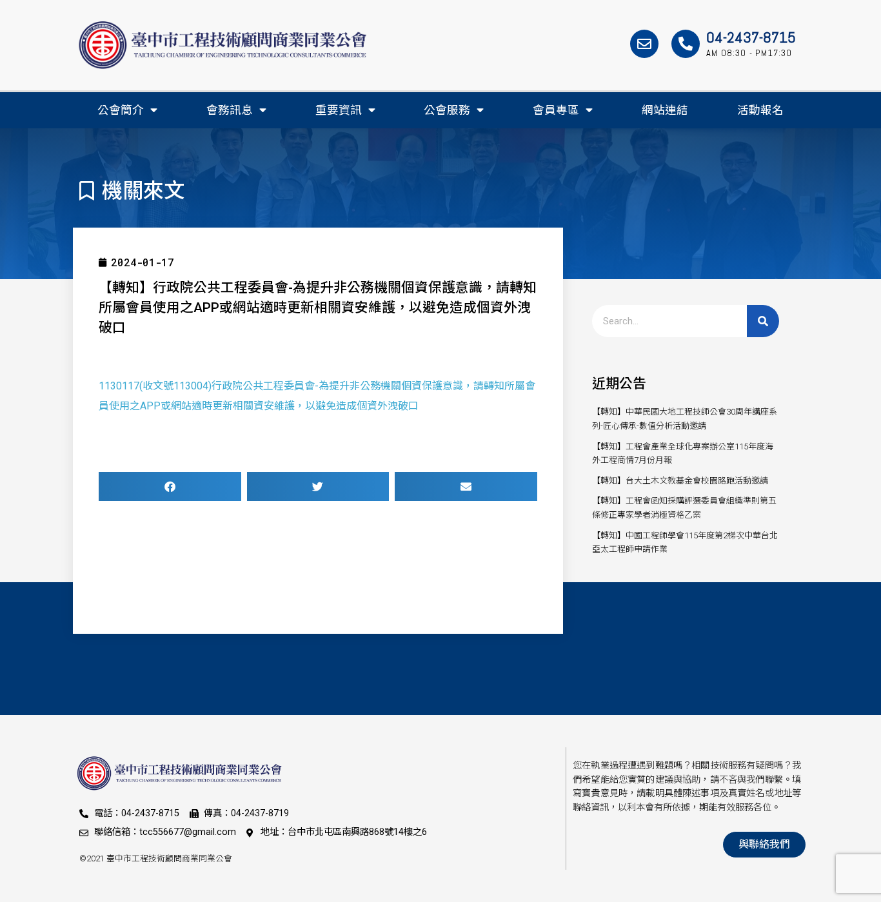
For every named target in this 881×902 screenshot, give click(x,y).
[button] (170, 486)
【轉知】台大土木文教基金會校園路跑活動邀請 (680, 480)
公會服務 (447, 110)
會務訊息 (229, 110)
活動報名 (760, 110)
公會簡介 (120, 110)
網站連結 (665, 110)
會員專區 (556, 110)
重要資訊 (338, 110)
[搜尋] (763, 321)
